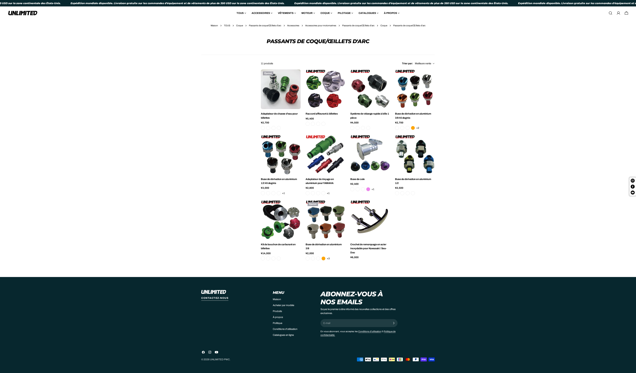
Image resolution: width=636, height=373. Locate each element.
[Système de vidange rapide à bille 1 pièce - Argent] (368, 128)
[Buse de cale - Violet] (368, 189)
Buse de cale (357, 179)
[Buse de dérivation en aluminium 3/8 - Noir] (308, 258)
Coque (239, 25)
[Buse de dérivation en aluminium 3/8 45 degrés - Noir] (397, 128)
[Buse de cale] (370, 155)
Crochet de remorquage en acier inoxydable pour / (368, 248)
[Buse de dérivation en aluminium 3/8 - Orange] (323, 258)
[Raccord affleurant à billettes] (325, 89)
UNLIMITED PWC (220, 359)
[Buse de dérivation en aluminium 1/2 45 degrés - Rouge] (279, 193)
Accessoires (293, 25)
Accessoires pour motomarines (320, 25)
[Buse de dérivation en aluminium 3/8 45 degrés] (415, 89)
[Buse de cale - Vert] (363, 189)
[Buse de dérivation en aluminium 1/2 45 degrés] (281, 155)
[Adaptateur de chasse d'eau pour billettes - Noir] (268, 128)
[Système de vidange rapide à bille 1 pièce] (370, 89)
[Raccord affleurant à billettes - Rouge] (318, 124)
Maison (214, 25)
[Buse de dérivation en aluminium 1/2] (415, 155)
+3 (328, 258)
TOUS (227, 25)
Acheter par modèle (283, 305)
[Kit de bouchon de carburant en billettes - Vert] (268, 258)
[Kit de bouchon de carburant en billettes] (281, 220)
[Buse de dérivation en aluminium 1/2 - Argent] (413, 193)
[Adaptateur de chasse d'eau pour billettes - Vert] (279, 128)
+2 (417, 128)
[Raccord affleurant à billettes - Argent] (313, 124)
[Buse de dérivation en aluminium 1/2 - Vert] (408, 193)
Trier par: (407, 63)
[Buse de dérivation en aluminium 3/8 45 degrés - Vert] (408, 128)
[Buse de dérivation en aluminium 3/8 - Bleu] (313, 258)
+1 (283, 193)
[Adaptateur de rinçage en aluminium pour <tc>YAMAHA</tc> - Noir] (313, 193)
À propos (278, 317)
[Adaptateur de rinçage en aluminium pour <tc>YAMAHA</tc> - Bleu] (323, 193)
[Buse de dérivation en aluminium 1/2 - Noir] (397, 193)
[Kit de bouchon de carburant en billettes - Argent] (279, 258)
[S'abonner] (393, 323)
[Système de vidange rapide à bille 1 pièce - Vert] (358, 128)
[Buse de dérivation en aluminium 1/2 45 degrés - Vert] (273, 193)
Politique (277, 323)
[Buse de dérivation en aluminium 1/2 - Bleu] (402, 193)
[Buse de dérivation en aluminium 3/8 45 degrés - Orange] (413, 128)
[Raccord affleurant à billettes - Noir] (308, 124)
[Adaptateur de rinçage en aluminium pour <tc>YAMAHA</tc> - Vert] (318, 193)
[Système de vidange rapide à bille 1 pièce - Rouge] (363, 128)
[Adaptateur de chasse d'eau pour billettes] (281, 89)
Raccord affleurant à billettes (322, 113)
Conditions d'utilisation (285, 329)
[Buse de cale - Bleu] (358, 189)
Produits (277, 311)
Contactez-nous (214, 298)
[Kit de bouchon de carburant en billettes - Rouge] (273, 258)
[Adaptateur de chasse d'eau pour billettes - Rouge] (273, 128)
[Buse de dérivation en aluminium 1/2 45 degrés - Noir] (263, 193)
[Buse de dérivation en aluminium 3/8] (325, 220)
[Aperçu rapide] (296, 77)
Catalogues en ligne (283, 335)
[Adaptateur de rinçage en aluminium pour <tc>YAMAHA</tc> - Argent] (308, 193)
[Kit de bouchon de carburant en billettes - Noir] (263, 258)
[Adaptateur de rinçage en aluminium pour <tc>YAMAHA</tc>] (325, 155)
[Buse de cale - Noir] (352, 189)
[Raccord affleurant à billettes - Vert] (323, 124)
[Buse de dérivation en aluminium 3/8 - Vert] (318, 258)
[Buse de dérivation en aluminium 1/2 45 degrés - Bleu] (268, 193)
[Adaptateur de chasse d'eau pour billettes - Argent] (263, 128)
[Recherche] (610, 13)
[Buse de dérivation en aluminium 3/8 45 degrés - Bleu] (402, 128)
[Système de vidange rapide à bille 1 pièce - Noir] (352, 128)
